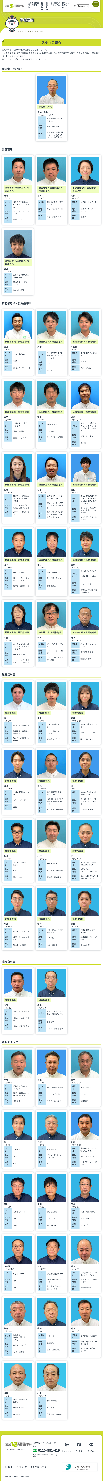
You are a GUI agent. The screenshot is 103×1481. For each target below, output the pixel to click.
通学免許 (47, 6)
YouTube (91, 1451)
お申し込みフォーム (65, 5)
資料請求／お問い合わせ (55, 5)
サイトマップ (21, 1467)
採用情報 (8, 1467)
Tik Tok (79, 1451)
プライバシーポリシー (39, 1467)
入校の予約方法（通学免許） (33, 5)
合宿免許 (42, 6)
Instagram (66, 1451)
